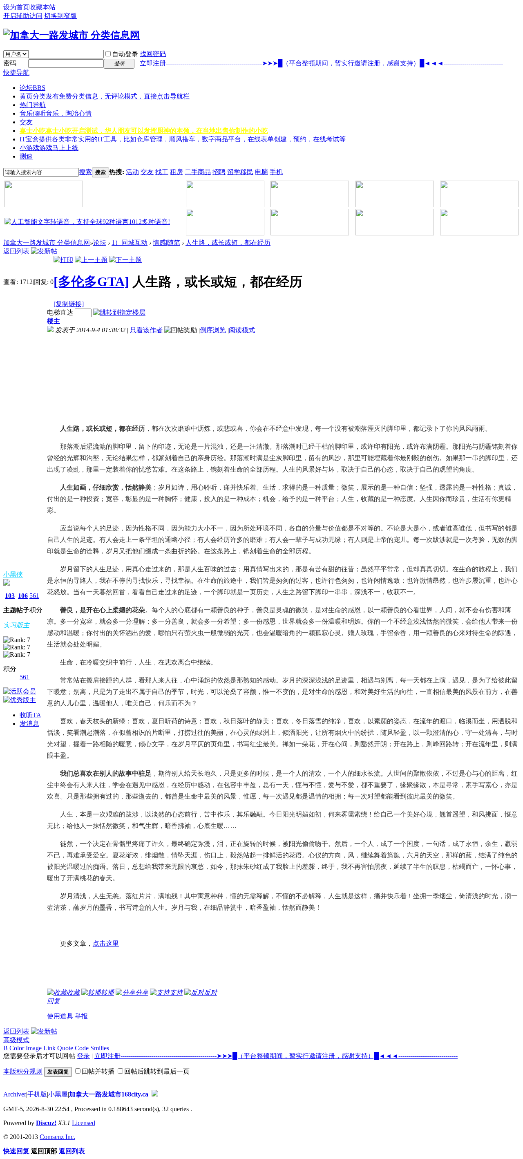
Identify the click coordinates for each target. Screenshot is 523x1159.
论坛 (32, 87)
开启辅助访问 (22, 15)
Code (82, 1048)
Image (34, 1048)
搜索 (85, 171)
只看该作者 (146, 330)
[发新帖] (44, 251)
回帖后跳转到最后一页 (157, 1071)
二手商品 (198, 171)
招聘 (219, 171)
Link (49, 1048)
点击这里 (106, 943)
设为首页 (16, 7)
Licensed (83, 1122)
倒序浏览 (213, 330)
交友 (26, 122)
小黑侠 (13, 574)
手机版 (37, 1094)
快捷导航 (16, 72)
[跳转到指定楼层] (119, 312)
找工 (161, 171)
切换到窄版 (60, 15)
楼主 (53, 321)
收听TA (30, 715)
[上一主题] (91, 259)
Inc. (70, 1136)
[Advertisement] (92, 375)
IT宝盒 (183, 139)
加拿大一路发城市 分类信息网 (46, 242)
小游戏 (49, 147)
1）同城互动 (130, 242)
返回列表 (16, 251)
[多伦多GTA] (91, 281)
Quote (65, 1048)
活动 (132, 171)
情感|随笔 (166, 242)
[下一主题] (125, 259)
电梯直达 (60, 312)
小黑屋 (58, 1094)
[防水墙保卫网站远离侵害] (155, 1094)
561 (34, 595)
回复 (53, 1001)
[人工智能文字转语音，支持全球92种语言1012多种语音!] (87, 221)
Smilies (99, 1048)
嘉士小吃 (144, 130)
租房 (176, 171)
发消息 (29, 723)
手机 (276, 171)
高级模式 (16, 1039)
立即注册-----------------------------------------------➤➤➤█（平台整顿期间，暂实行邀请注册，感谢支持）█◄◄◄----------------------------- (321, 63)
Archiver (14, 1094)
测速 (26, 156)
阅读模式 (242, 330)
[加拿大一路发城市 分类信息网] (71, 35)
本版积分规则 (22, 1071)
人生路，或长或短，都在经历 (228, 242)
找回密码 (153, 53)
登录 (83, 1055)
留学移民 (240, 171)
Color (16, 1048)
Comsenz (52, 1136)
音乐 (56, 113)
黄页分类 (105, 96)
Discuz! (46, 1122)
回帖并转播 (98, 1071)
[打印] (63, 259)
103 (10, 595)
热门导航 (33, 104)
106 (23, 595)
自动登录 (125, 54)
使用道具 (60, 1016)
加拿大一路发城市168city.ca (108, 1094)
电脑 (261, 171)
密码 (9, 63)
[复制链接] (69, 303)
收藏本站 (42, 7)
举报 (81, 1016)
